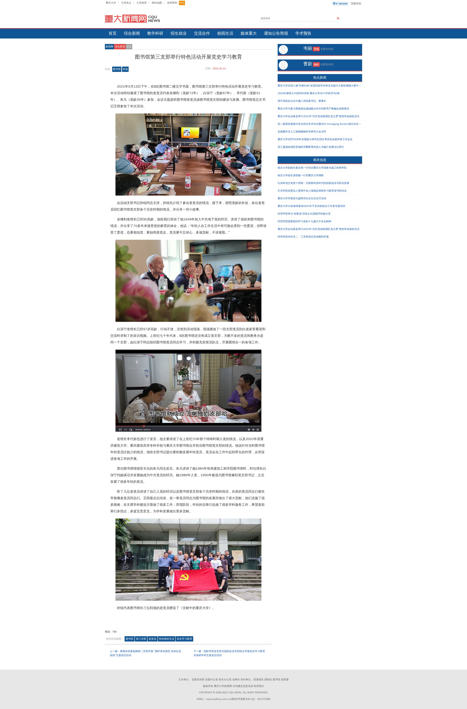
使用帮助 (172, 2)
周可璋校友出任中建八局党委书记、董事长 (302, 101)
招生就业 (179, 33)
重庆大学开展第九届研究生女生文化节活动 (302, 198)
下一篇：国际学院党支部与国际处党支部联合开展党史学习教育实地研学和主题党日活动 (229, 653)
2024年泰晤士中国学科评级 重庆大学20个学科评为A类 (309, 93)
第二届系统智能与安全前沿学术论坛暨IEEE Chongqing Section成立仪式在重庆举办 (324, 124)
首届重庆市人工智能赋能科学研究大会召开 (302, 131)
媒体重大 (249, 33)
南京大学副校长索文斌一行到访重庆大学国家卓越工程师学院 (312, 167)
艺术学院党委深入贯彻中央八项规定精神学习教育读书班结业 (312, 190)
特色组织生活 (166, 638)
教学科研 (155, 33)
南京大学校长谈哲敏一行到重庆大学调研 (301, 175)
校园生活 (225, 33)
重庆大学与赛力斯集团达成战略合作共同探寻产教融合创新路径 (313, 108)
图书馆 (117, 69)
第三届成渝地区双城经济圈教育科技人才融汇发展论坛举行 (311, 147)
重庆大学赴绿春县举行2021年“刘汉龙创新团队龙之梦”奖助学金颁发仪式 (318, 116)
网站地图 (157, 2)
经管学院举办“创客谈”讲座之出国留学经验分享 (304, 213)
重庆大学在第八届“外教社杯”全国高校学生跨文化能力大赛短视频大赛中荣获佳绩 (323, 85)
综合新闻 (132, 33)
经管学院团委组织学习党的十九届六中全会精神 (304, 221)
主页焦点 (126, 2)
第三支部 (141, 638)
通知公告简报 (276, 33)
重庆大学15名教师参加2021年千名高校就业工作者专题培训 (311, 206)
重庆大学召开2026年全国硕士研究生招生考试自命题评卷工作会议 (315, 139)
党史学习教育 (184, 638)
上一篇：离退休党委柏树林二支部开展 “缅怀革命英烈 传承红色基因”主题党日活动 (145, 653)
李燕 (125, 69)
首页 (113, 33)
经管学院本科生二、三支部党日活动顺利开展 (303, 236)
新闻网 (109, 46)
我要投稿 (356, 3)
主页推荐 (141, 2)
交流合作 (202, 33)
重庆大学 (111, 2)
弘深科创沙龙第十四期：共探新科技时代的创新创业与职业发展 (313, 183)
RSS (182, 2)
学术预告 (303, 33)
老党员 (152, 638)
